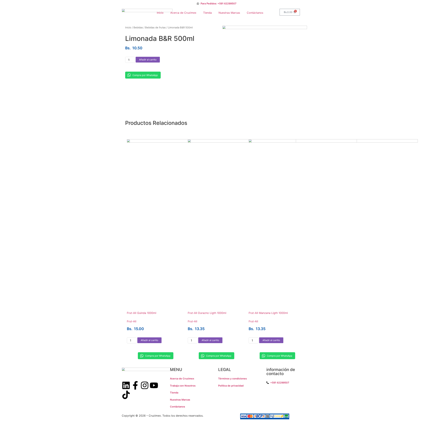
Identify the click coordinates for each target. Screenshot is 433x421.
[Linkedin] (126, 385)
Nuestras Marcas (229, 12)
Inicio (160, 12)
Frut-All (131, 321)
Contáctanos (255, 12)
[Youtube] (154, 385)
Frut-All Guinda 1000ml (141, 313)
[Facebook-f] (135, 385)
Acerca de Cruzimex (183, 12)
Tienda (207, 12)
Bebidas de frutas (155, 27)
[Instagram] (144, 385)
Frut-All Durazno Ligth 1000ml (207, 313)
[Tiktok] (126, 395)
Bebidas (138, 27)
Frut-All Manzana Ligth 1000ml (268, 313)
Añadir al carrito (147, 59)
